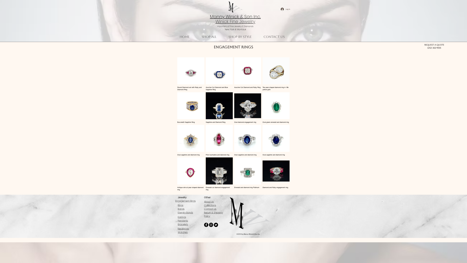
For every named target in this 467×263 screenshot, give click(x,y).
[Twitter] (216, 225)
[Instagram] (211, 225)
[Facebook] (206, 225)
